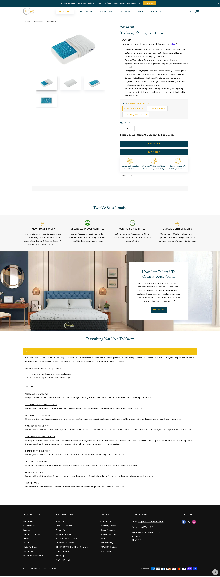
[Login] (191, 12)
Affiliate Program (64, 534)
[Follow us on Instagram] (194, 522)
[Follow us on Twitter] (189, 522)
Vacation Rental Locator (67, 538)
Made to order (30, 547)
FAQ (102, 538)
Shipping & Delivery (65, 543)
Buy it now (154, 152)
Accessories (106, 11)
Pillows (26, 538)
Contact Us (156, 11)
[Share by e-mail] (139, 175)
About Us (60, 521)
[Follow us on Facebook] (184, 522)
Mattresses (85, 11)
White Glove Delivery (33, 555)
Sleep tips (60, 555)
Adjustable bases (30, 525)
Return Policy (106, 543)
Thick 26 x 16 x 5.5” (157, 108)
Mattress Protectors (32, 534)
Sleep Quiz (65, 11)
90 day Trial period (109, 534)
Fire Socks (28, 551)
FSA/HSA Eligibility (109, 547)
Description (29, 351)
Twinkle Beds (127, 27)
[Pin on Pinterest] (131, 175)
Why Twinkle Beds (64, 560)
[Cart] (196, 12)
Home (27, 21)
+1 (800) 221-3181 (146, 527)
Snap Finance (106, 551)
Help (140, 11)
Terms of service (64, 525)
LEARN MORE (149, 3)
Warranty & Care (108, 525)
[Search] (186, 12)
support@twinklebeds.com (150, 521)
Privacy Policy (62, 530)
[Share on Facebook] (128, 175)
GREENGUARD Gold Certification (72, 547)
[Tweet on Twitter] (135, 175)
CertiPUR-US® (62, 551)
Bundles (125, 11)
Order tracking (107, 530)
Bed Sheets (28, 543)
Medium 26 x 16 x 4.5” (134, 108)
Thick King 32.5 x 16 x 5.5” (135, 114)
